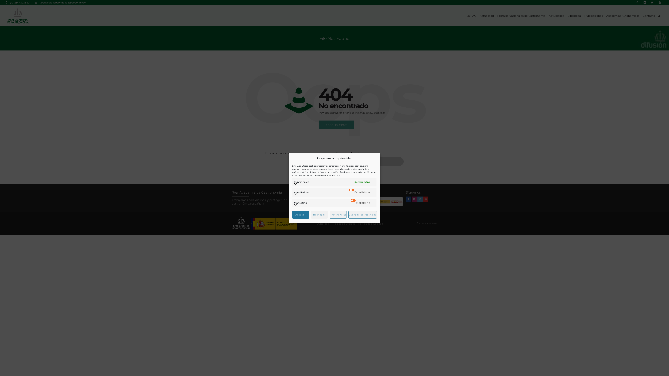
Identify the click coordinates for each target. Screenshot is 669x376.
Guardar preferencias (363, 214)
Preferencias (338, 214)
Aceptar (300, 214)
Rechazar (319, 214)
